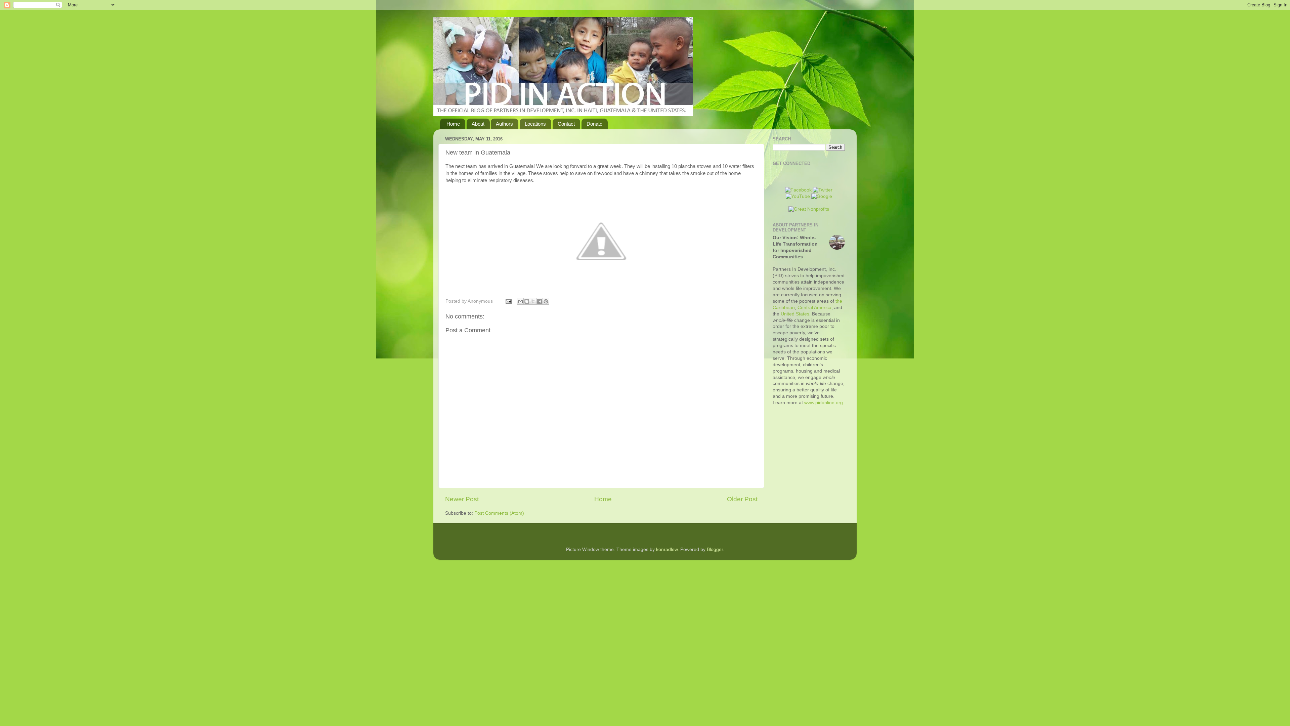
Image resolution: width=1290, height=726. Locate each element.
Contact (566, 124)
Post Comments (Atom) (499, 513)
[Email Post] (508, 301)
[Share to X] (533, 301)
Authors (504, 124)
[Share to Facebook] (539, 301)
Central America (814, 307)
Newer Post (462, 499)
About (478, 124)
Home (453, 124)
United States (795, 313)
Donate (594, 124)
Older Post (742, 499)
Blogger (715, 549)
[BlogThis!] (526, 301)
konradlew (667, 549)
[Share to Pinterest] (546, 301)
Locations (535, 124)
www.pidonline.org (823, 402)
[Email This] (520, 301)
